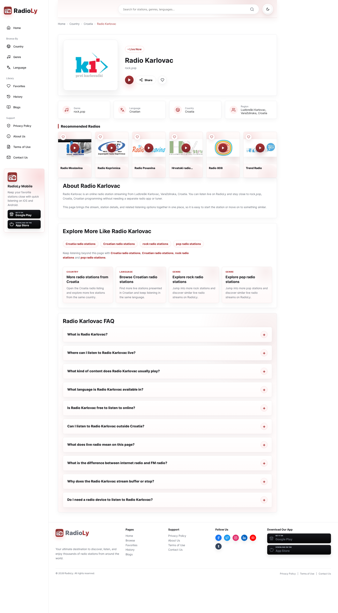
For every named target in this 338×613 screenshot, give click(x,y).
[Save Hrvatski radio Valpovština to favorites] (174, 137)
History (130, 549)
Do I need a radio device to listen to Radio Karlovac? (110, 500)
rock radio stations (155, 243)
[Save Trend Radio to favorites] (248, 137)
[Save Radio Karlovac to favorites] (162, 80)
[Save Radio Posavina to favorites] (137, 137)
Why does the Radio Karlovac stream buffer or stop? (110, 481)
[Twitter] (227, 538)
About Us (174, 540)
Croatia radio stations (80, 243)
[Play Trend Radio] (260, 147)
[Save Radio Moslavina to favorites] (63, 137)
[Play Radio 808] (222, 147)
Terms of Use (176, 545)
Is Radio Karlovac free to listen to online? (101, 408)
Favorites (131, 545)
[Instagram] (236, 538)
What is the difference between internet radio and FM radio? (117, 463)
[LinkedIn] (244, 538)
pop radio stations (188, 243)
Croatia (88, 23)
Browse (130, 540)
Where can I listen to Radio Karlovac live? (101, 353)
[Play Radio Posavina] (148, 147)
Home (61, 23)
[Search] (252, 9)
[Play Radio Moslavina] (74, 147)
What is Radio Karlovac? (87, 334)
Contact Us (175, 549)
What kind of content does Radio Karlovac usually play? (113, 371)
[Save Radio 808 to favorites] (212, 137)
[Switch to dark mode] (267, 9)
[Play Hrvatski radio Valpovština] (186, 147)
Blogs (129, 554)
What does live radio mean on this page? (101, 445)
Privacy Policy (177, 535)
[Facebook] (218, 538)
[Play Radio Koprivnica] (111, 147)
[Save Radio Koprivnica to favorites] (100, 137)
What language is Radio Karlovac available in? (105, 389)
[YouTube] (253, 538)
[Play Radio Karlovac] (129, 80)
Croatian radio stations (119, 243)
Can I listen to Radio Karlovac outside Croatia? (105, 426)
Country (74, 23)
